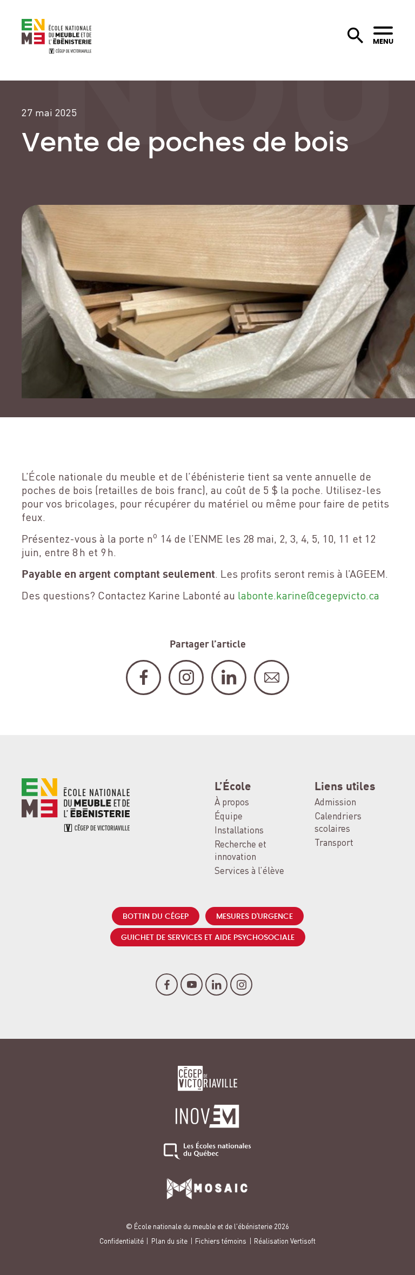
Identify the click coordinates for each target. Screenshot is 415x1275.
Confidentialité (121, 1241)
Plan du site (169, 1241)
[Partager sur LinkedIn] (228, 677)
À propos (232, 802)
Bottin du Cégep (156, 916)
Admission (335, 802)
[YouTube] (191, 984)
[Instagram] (241, 984)
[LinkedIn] (216, 984)
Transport (333, 843)
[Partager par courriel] (271, 677)
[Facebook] (167, 984)
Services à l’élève (249, 871)
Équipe (229, 817)
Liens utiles (345, 787)
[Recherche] (355, 36)
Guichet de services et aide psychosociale (207, 938)
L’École (233, 787)
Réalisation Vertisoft (285, 1241)
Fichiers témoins (220, 1241)
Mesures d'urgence (254, 916)
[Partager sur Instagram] (186, 677)
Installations (239, 831)
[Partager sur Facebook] (143, 677)
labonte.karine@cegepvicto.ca (308, 596)
